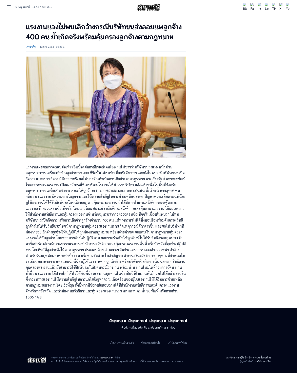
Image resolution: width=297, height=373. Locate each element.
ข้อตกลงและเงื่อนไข (150, 342)
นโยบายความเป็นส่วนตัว (122, 342)
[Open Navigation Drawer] (9, 7)
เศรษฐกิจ (31, 46)
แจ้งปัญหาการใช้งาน (177, 342)
